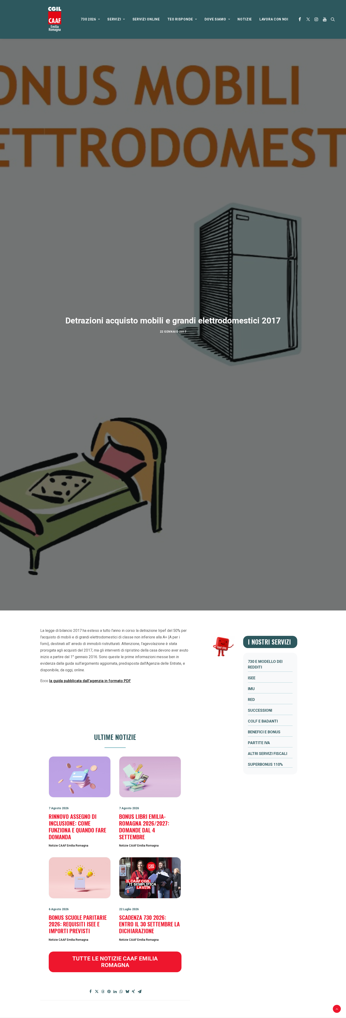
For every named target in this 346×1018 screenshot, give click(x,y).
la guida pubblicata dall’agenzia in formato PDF (90, 681)
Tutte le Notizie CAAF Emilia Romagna (115, 961)
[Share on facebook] (90, 991)
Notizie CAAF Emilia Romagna (68, 845)
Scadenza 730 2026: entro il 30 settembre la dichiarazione (149, 924)
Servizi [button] (114, 19)
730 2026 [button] (88, 19)
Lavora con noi (273, 19)
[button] (300, 19)
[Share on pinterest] (109, 991)
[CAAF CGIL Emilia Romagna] (54, 19)
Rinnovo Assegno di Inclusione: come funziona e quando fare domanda (77, 826)
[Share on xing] (133, 991)
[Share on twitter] (97, 991)
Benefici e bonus (264, 732)
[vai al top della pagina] (337, 1008)
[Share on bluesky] (127, 991)
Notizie (244, 19)
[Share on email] (139, 991)
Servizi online (146, 19)
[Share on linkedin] (115, 991)
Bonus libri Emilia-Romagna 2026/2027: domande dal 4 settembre (144, 826)
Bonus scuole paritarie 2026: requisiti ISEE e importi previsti (78, 924)
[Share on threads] (103, 991)
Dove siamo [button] (215, 19)
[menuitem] (90, 19)
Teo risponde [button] (180, 19)
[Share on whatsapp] (121, 991)
